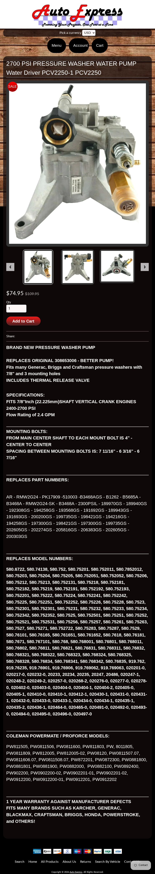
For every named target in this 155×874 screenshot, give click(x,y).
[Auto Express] (77, 25)
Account (80, 45)
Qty (8, 302)
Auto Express (76, 872)
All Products (50, 861)
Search (19, 861)
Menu (57, 45)
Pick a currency (70, 32)
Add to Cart (23, 321)
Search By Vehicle (107, 861)
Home (32, 861)
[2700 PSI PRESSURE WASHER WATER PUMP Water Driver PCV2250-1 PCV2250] (38, 267)
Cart (99, 45)
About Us (69, 861)
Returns (85, 861)
